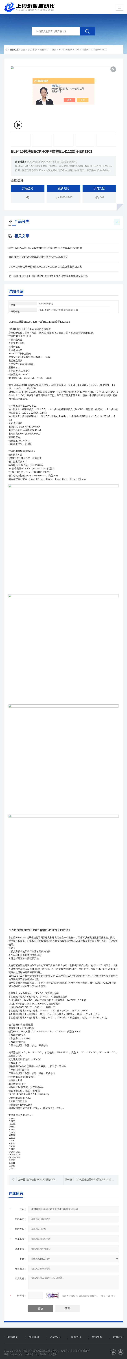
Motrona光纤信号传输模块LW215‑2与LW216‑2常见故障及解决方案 (45, 266)
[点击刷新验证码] (52, 1295)
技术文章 (97, 1337)
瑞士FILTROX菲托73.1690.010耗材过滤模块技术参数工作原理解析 (45, 247)
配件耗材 (44, 49)
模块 (54, 49)
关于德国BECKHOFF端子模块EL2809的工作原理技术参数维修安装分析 (48, 276)
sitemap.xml (16, 1354)
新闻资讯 (76, 1337)
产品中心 (32, 49)
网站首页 (13, 1337)
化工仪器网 (41, 1354)
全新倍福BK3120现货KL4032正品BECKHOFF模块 (54, 1179)
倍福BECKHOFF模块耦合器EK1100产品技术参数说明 (38, 257)
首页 (23, 49)
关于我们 (34, 1337)
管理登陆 (52, 1354)
